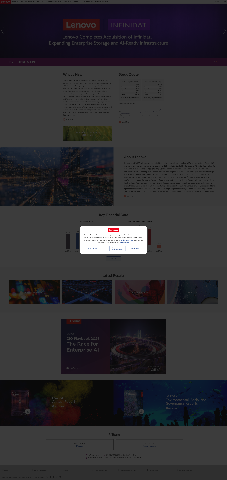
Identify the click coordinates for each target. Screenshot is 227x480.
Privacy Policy (124, 242)
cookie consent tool (127, 240)
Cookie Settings (92, 248)
